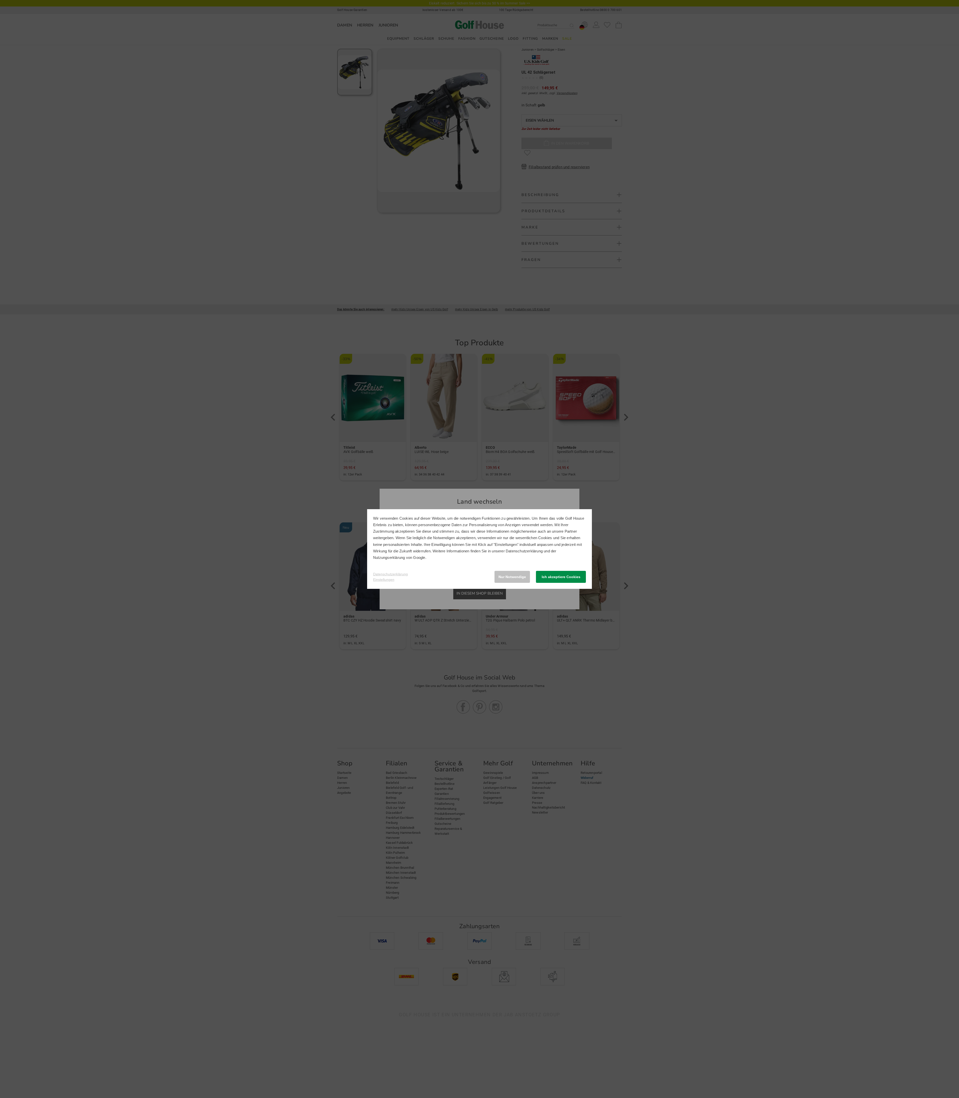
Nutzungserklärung (389, 557)
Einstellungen (383, 580)
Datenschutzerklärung (524, 551)
